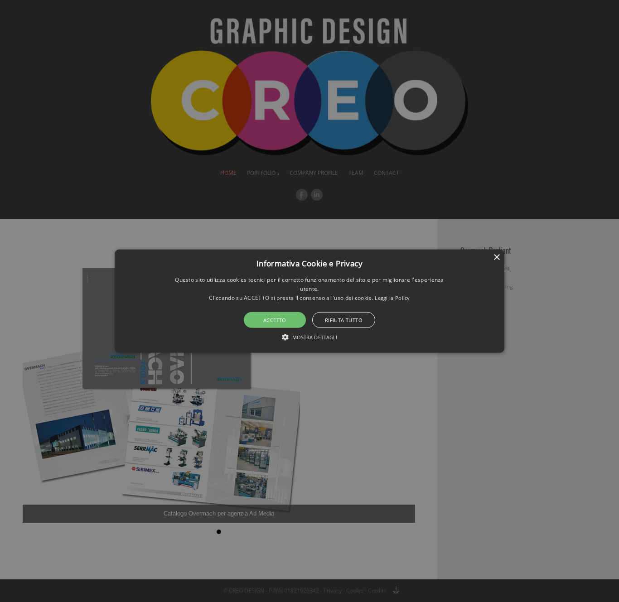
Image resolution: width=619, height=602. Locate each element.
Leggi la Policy (392, 297)
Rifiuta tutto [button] (344, 320)
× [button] (496, 257)
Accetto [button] (274, 320)
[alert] (309, 301)
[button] (309, 300)
